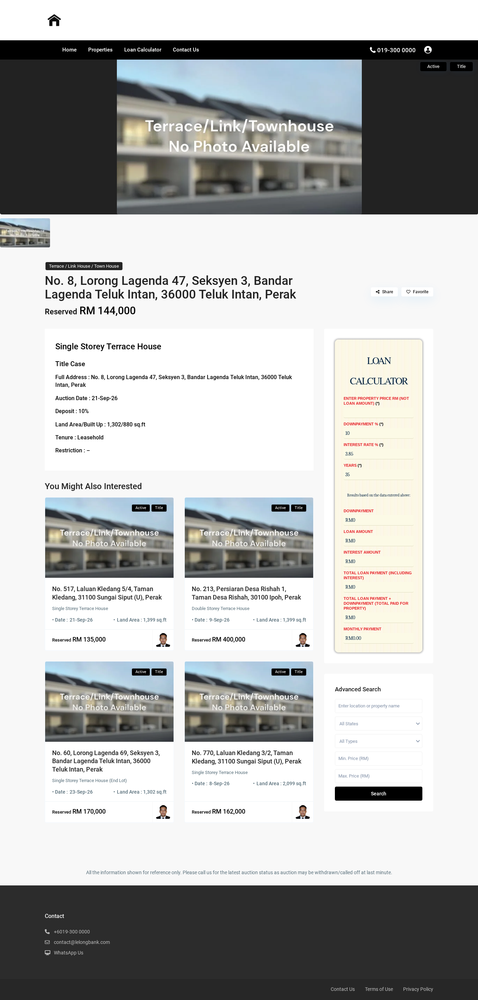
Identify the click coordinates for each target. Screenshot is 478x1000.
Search (378, 793)
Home (69, 50)
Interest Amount (362, 552)
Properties (100, 50)
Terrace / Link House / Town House (84, 266)
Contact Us (186, 50)
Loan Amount (358, 531)
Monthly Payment (362, 629)
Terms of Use (379, 989)
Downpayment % (363, 424)
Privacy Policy (418, 989)
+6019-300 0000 (72, 931)
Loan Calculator (142, 50)
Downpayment (359, 511)
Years (352, 465)
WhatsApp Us (68, 953)
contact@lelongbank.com (82, 942)
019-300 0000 (396, 50)
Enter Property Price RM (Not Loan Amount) (376, 400)
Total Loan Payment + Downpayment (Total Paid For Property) (376, 603)
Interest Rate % (363, 445)
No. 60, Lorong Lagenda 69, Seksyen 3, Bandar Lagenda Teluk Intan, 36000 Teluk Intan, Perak (106, 761)
